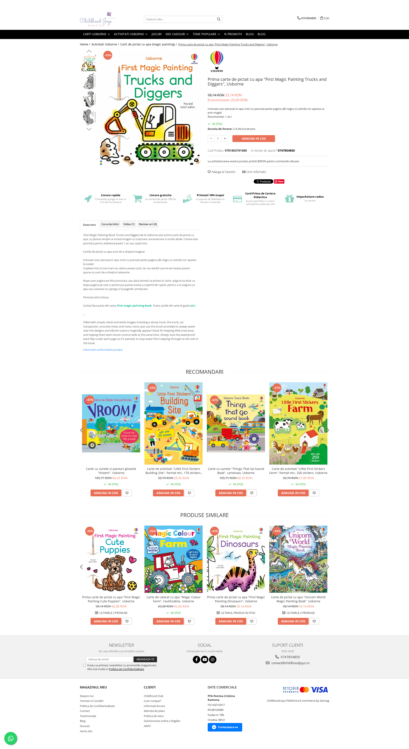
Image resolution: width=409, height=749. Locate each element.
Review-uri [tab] (148, 224)
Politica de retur (154, 716)
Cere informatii (255, 172)
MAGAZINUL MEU (93, 687)
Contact (85, 711)
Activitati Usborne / (106, 44)
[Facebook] (196, 659)
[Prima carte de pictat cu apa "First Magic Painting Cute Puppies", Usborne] (111, 559)
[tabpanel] (150, 108)
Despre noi (87, 696)
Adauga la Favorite (223, 172)
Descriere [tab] (89, 225)
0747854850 (290, 657)
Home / (85, 44)
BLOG (250, 34)
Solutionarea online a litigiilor (162, 721)
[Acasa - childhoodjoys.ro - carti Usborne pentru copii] (101, 19)
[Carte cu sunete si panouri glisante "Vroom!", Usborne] (111, 423)
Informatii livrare (154, 706)
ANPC (147, 726)
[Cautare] (219, 19)
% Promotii (233, 34)
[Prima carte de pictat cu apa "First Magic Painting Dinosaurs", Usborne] (236, 559)
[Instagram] (212, 659)
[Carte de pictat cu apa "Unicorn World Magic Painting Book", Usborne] (298, 559)
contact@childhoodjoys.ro (290, 663)
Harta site (86, 731)
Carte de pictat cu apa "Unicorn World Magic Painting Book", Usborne (298, 599)
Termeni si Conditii (91, 701)
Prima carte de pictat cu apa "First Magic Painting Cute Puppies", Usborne (111, 599)
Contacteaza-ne (228, 727)
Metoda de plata (154, 711)
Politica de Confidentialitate (126, 669)
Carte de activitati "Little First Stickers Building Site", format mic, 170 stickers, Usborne (173, 471)
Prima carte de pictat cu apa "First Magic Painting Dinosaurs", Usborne (236, 599)
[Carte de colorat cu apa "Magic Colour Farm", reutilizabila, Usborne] (173, 559)
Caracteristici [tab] (110, 224)
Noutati (85, 726)
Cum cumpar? (152, 701)
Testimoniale (88, 716)
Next (89, 128)
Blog (261, 34)
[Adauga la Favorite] (127, 493)
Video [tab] (129, 224)
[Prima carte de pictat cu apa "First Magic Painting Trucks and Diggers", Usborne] (150, 108)
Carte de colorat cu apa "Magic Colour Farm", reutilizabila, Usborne (174, 599)
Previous (89, 52)
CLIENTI (150, 687)
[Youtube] (204, 659)
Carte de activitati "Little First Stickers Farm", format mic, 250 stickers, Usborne (298, 471)
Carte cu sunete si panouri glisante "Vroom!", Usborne (111, 471)
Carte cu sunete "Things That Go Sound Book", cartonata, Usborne (236, 471)
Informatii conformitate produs (103, 350)
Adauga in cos (254, 138)
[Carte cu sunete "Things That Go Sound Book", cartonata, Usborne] (236, 423)
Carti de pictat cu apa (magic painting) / (149, 44)
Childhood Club (153, 696)
